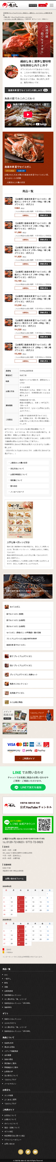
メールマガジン (10, 1083)
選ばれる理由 (9, 1047)
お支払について (10, 1115)
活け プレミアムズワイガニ (21, 665)
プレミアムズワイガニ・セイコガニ (21, 17)
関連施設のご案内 (11, 1067)
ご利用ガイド (28, 758)
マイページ (32, 5)
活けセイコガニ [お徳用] (16, 626)
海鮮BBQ (7, 1007)
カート (42, 5)
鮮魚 (6, 982)
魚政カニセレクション (19, 684)
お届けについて (10, 1119)
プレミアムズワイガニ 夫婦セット (24, 674)
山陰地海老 (8, 991)
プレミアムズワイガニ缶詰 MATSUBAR (22, 638)
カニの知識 (8, 1095)
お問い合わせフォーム (14, 878)
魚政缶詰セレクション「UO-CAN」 (17, 1003)
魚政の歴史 (8, 1059)
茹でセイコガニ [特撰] (15, 614)
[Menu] (51, 5)
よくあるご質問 (10, 1099)
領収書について (16, 480)
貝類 (6, 987)
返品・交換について (12, 1127)
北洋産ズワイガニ (17, 693)
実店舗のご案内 (10, 1063)
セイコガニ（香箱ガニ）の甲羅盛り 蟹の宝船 (24, 632)
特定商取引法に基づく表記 (14, 1135)
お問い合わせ (9, 1143)
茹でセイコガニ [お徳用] (16, 620)
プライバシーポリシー (12, 1139)
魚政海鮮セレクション (12, 995)
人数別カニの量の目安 (16, 182)
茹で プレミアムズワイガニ (21, 656)
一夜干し (7, 978)
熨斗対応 (13, 486)
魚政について (8, 1037)
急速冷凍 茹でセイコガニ (16, 645)
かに (6, 974)
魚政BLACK (8, 1043)
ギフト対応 (8, 1131)
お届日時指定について (18, 474)
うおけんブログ (10, 1079)
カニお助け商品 (16, 702)
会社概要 (7, 1055)
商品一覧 (7, 17)
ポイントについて (11, 1123)
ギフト (5, 1013)
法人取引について (11, 1075)
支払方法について (17, 468)
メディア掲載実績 (11, 1051)
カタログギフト (10, 1023)
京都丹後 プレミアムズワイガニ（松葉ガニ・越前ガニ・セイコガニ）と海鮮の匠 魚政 (27, 14)
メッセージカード (17, 491)
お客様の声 (8, 1071)
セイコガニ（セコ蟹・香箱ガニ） (14, 19)
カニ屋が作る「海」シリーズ (15, 999)
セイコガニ (15, 607)
